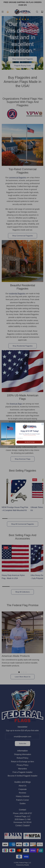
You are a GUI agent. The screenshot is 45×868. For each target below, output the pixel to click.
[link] (29, 427)
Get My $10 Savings (30, 442)
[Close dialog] (43, 424)
